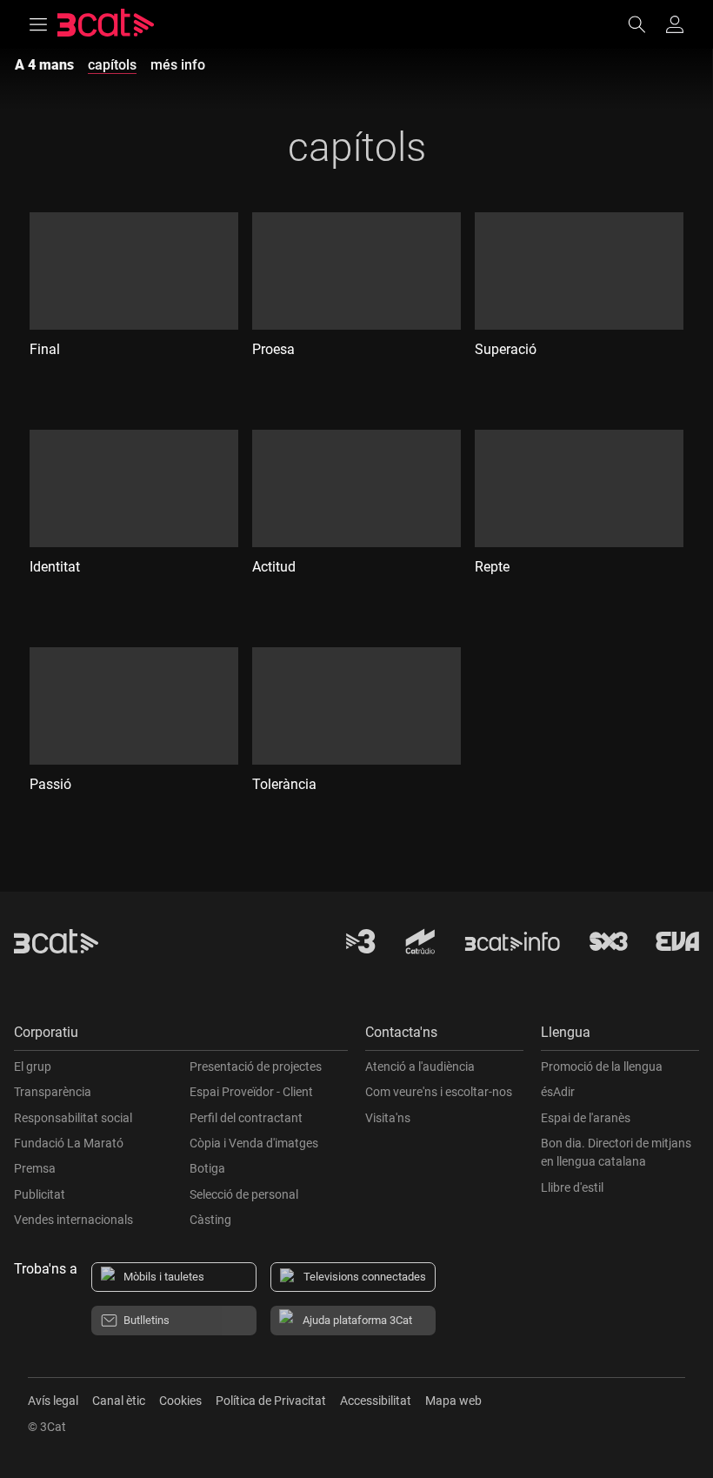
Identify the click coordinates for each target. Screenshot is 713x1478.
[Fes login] (674, 24)
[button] (181, 1036)
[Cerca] (645, 24)
